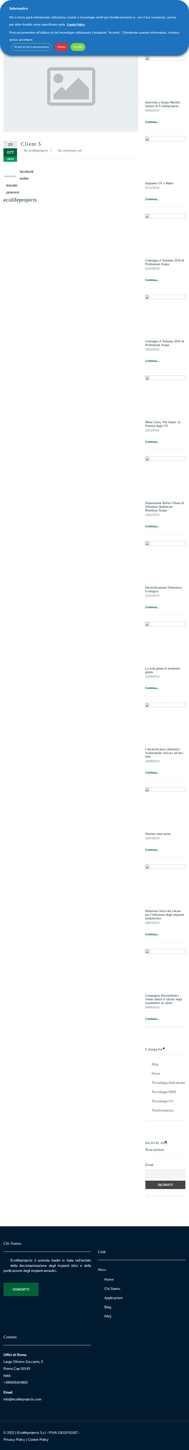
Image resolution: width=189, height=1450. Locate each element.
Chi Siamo (112, 1289)
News (156, 1073)
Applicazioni (113, 1298)
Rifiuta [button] (61, 47)
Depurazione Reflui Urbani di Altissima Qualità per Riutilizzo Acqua (164, 506)
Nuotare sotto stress (158, 834)
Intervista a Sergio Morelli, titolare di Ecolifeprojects (163, 104)
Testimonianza (162, 1110)
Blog (155, 1064)
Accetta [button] (78, 47)
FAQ (107, 1316)
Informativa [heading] (18, 8)
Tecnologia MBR (164, 1092)
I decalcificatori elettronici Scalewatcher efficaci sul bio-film (164, 753)
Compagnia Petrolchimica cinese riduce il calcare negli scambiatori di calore (163, 999)
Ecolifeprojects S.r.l (31, 1433)
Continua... (152, 122)
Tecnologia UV (162, 1101)
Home (109, 1279)
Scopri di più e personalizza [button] (31, 47)
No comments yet (70, 150)
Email (149, 1165)
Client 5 (31, 144)
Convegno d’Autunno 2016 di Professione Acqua (164, 262)
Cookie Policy (38, 1439)
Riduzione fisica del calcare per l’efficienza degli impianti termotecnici (164, 914)
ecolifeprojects (38, 150)
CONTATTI (21, 1289)
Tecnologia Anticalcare (168, 1083)
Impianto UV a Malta (159, 183)
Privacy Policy (14, 1439)
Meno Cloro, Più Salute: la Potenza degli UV (162, 424)
